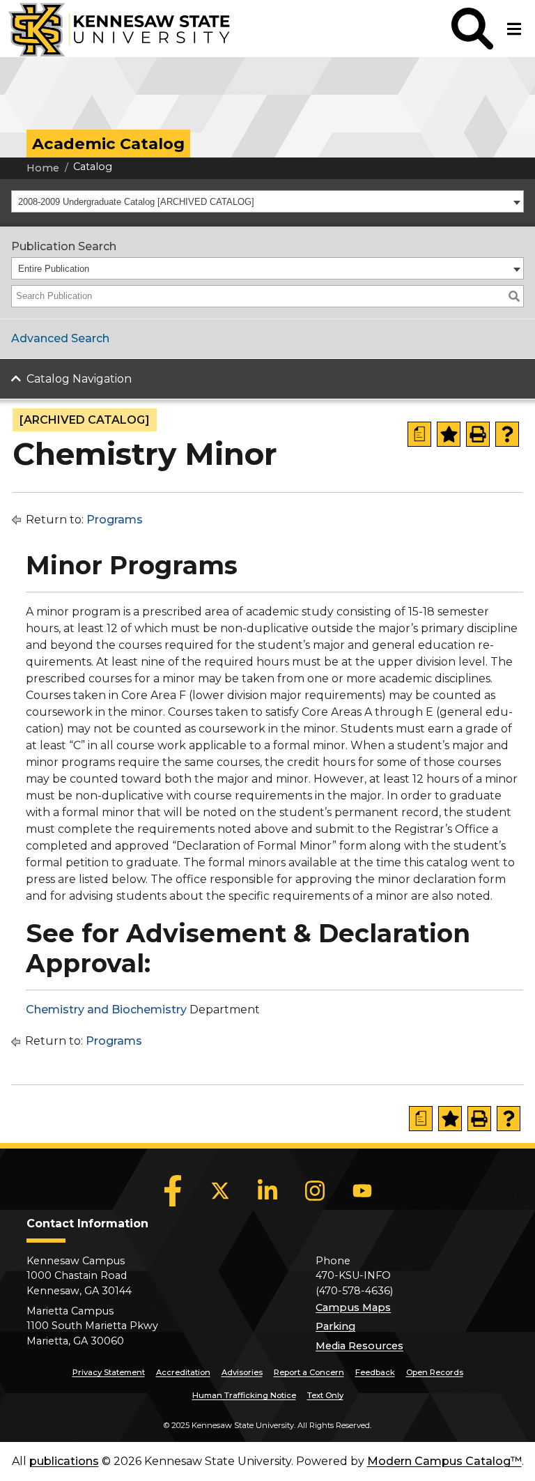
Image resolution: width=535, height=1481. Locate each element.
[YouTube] (362, 1190)
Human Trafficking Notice (244, 1395)
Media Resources (359, 1346)
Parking (335, 1326)
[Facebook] (172, 1190)
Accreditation (183, 1372)
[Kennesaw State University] (115, 28)
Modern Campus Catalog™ (444, 1461)
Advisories (242, 1372)
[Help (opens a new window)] (507, 434)
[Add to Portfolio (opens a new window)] (448, 434)
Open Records (434, 1372)
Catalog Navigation (79, 378)
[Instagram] (315, 1190)
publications (64, 1461)
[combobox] (267, 201)
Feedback (375, 1372)
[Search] (514, 296)
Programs (114, 519)
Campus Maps (353, 1307)
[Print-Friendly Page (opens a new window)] (478, 434)
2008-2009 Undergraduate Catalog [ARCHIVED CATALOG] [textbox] (136, 202)
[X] (220, 1190)
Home (42, 168)
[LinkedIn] (267, 1190)
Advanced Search (60, 338)
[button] (472, 28)
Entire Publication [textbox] (53, 268)
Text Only (325, 1395)
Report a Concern (309, 1372)
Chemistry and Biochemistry (106, 1009)
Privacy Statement (108, 1372)
